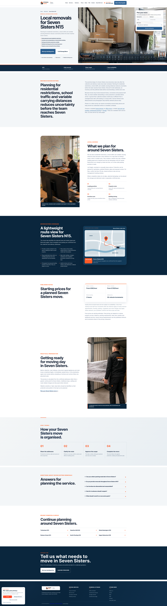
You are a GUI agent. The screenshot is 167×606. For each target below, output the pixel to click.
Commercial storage (93, 596)
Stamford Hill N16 (83, 530)
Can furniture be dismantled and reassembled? (99, 486)
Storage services (92, 594)
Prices (82, 2)
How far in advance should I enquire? (96, 491)
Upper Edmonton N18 (112, 535)
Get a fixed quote (120, 3)
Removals (46, 11)
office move (109, 108)
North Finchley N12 (83, 535)
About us (111, 590)
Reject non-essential (13, 599)
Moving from (139, 16)
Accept (7, 596)
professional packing (95, 110)
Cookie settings (65, 603)
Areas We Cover (99, 2)
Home (66, 2)
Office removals (92, 590)
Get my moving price (48, 51)
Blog (110, 594)
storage (105, 110)
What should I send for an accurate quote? (98, 496)
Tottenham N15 (54, 530)
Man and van (71, 592)
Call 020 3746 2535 (63, 570)
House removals (72, 590)
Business (77, 2)
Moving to (151, 16)
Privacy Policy (52, 603)
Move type (139, 22)
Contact (93, 2)
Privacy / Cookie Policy (7, 602)
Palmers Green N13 (54, 535)
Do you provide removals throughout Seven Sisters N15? (102, 481)
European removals (73, 594)
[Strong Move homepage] (47, 2)
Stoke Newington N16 (112, 530)
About (86, 2)
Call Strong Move (63, 51)
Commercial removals (93, 592)
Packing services (72, 596)
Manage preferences (18, 596)
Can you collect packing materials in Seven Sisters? (101, 476)
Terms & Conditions (58, 603)
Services (71, 2)
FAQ (89, 2)
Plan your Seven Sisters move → (49, 391)
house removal (99, 108)
